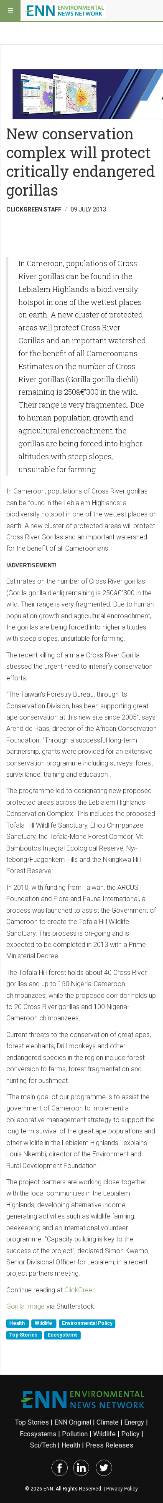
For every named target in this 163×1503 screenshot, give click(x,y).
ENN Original (72, 1422)
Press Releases (109, 1445)
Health (17, 1324)
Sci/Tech (43, 1445)
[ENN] (66, 10)
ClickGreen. (80, 1290)
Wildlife (44, 1324)
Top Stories (24, 1335)
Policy (130, 1434)
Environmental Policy (87, 1324)
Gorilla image (25, 1306)
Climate (108, 1422)
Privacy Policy (122, 1489)
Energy (134, 1422)
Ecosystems (63, 1335)
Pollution (75, 1434)
